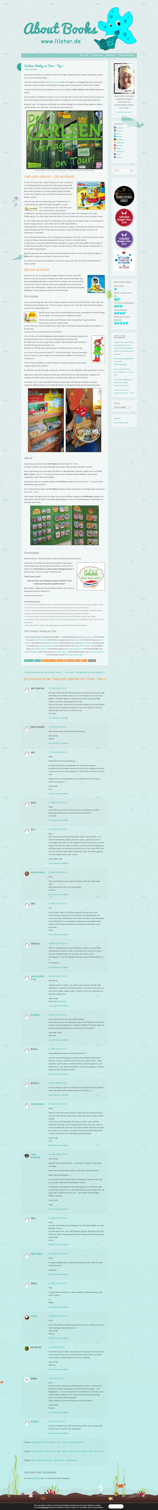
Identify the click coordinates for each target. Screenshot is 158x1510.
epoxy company (119, 369)
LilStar (35, 69)
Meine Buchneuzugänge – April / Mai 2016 (123, 372)
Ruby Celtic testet (39, 640)
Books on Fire (61, 1002)
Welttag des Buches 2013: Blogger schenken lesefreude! (123, 382)
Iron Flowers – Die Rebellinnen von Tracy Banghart (85, 672)
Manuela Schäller (38, 872)
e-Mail (118, 154)
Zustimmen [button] (116, 1506)
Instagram (119, 131)
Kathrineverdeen (31, 652)
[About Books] (79, 52)
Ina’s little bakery (60, 652)
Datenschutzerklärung (121, 423)
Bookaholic (74, 640)
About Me (84, 55)
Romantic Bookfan (96, 652)
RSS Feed (119, 157)
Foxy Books (54, 643)
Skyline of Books (85, 643)
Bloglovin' (119, 137)
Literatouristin (40, 649)
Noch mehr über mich (124, 112)
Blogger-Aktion (29, 660)
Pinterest (119, 146)
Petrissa (34, 1316)
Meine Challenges (126, 55)
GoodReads (120, 140)
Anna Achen (118, 380)
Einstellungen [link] (44, 1507)
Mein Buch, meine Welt (74, 655)
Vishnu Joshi (118, 390)
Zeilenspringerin (37, 1104)
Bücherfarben (54, 82)
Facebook (119, 128)
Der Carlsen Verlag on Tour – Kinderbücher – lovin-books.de (54, 1460)
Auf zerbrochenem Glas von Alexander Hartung (43, 672)
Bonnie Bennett (37, 1253)
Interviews (110, 55)
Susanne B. (35, 1421)
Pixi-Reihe (84, 660)
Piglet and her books (82, 646)
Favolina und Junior (74, 649)
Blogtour (38, 660)
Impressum (117, 418)
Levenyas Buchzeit (46, 646)
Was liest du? (120, 151)
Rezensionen (97, 55)
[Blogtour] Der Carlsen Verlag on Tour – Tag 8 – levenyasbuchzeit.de (57, 1442)
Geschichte (60, 660)
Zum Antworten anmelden (58, 718)
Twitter (118, 134)
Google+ (119, 149)
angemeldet (36, 1478)
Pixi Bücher (71, 660)
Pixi (65, 660)
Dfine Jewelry (118, 359)
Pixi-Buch (77, 660)
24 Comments (92, 660)
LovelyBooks (120, 143)
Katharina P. (35, 1015)
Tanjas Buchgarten (35, 1156)
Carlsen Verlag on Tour (49, 660)
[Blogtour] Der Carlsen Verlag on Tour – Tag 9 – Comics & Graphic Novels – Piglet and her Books (68, 1451)
